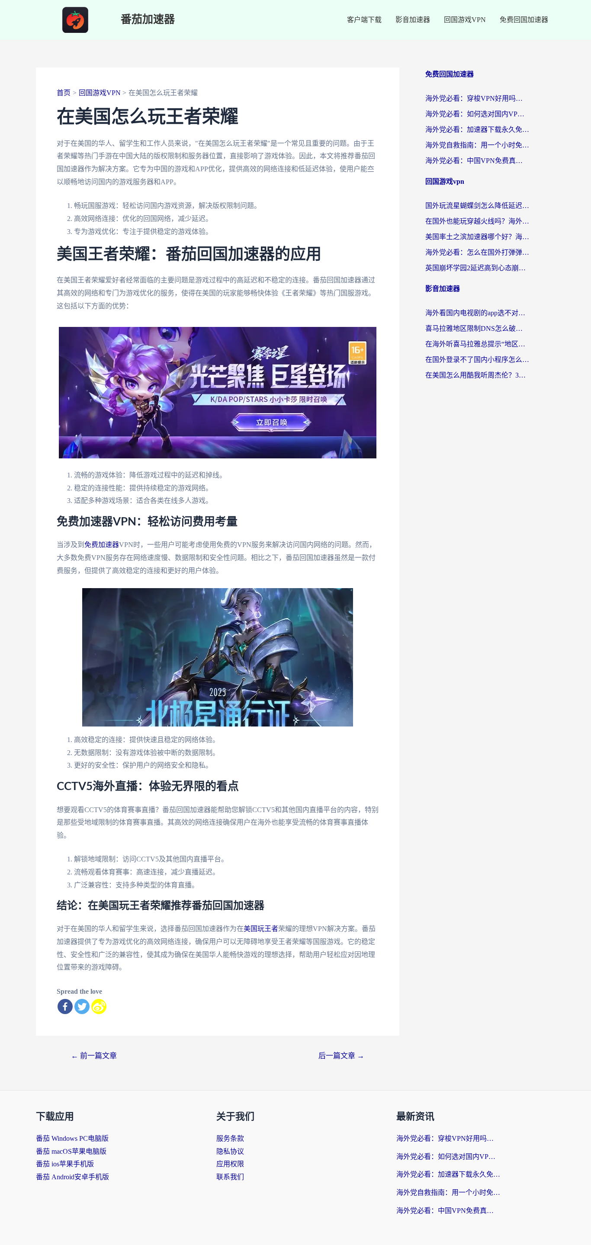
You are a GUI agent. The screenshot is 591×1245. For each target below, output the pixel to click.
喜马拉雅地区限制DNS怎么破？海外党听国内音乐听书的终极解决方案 (477, 328)
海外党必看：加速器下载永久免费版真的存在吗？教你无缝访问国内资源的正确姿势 (477, 129)
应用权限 (230, 1164)
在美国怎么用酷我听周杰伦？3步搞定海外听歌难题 (477, 375)
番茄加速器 (148, 19)
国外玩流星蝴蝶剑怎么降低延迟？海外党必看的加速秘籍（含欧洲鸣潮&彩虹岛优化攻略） (477, 205)
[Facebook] (65, 1006)
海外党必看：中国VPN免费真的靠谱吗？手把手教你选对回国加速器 (477, 160)
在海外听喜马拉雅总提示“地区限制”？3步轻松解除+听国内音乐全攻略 (477, 344)
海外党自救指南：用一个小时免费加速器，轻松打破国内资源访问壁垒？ (477, 145)
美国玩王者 (261, 928)
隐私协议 (230, 1151)
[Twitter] (82, 1006)
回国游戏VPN (465, 19)
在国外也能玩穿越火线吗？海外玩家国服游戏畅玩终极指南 (477, 221)
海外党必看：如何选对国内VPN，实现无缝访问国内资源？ (477, 114)
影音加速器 (412, 19)
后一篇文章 (341, 1055)
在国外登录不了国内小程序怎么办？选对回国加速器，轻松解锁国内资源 (477, 359)
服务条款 (230, 1138)
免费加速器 (101, 544)
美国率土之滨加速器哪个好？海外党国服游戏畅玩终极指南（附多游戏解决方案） (477, 236)
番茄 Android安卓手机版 (72, 1177)
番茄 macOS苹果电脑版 (71, 1151)
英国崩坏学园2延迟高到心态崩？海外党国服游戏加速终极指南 (477, 268)
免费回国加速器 (524, 19)
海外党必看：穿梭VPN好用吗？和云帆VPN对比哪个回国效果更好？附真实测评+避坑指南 (477, 98)
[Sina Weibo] (98, 1006)
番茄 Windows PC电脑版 (72, 1138)
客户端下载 (364, 19)
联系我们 (230, 1177)
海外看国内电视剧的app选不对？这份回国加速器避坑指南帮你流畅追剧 (477, 313)
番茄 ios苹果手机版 (65, 1164)
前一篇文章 (94, 1055)
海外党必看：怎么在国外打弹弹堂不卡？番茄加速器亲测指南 (477, 252)
